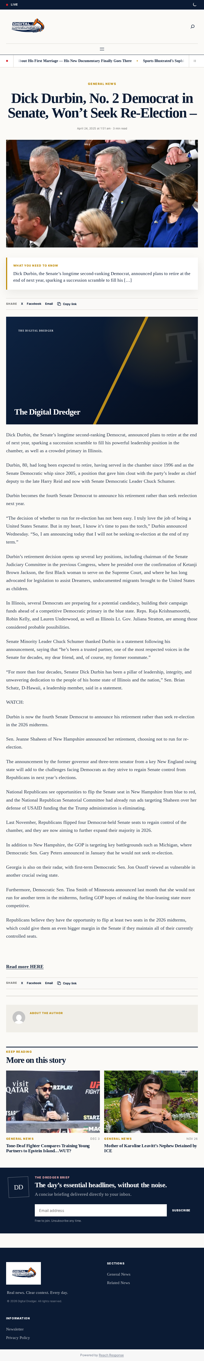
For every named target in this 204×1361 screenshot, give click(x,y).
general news (102, 84)
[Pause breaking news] (193, 61)
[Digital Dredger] (27, 26)
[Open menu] (102, 49)
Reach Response (111, 1355)
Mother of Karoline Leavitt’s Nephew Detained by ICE (150, 1148)
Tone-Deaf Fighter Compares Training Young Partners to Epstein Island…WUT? (48, 1148)
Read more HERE (25, 966)
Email (49, 304)
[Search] (192, 26)
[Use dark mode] (194, 4)
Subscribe (181, 1210)
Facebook (34, 304)
